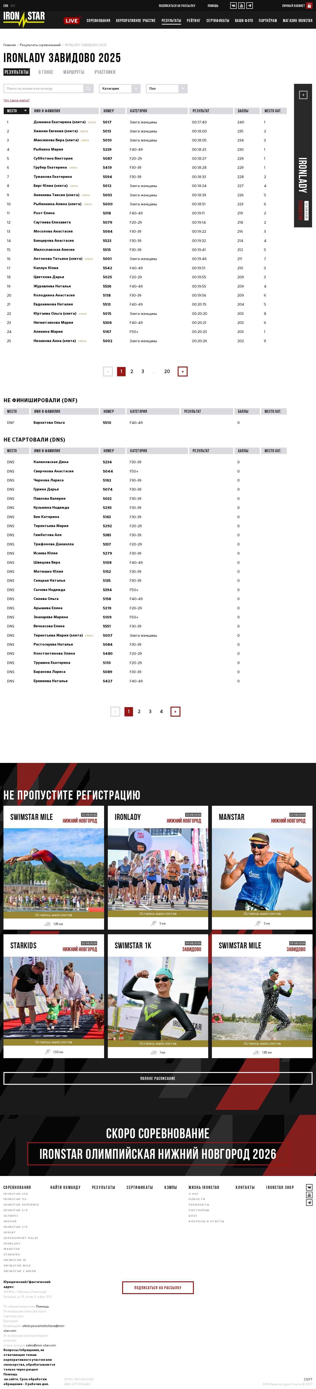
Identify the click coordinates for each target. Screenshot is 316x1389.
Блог (193, 1216)
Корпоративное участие (136, 21)
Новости (197, 1199)
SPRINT (9, 1232)
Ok (187, 1288)
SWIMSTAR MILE (17, 1265)
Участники (104, 72)
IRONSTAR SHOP (280, 1187)
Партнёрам (268, 21)
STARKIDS (11, 1254)
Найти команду (65, 1187)
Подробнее (53, 884)
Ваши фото (244, 21)
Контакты (245, 1187)
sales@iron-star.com (41, 1345)
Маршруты (73, 72)
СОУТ (308, 1379)
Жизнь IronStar (204, 1187)
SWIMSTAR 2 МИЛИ (19, 1271)
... (154, 371)
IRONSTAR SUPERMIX (21, 1205)
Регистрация (53, 865)
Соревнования (98, 21)
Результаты (171, 21)
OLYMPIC (11, 1216)
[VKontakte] (233, 5)
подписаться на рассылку (177, 5)
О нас (194, 1194)
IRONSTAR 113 (15, 1199)
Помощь (213, 5)
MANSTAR (11, 1249)
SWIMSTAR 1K (14, 1260)
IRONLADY (12, 1243)
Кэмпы (170, 1187)
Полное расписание (158, 1078)
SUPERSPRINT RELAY (20, 1238)
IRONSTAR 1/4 (15, 1210)
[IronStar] (24, 20)
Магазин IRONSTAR (298, 21)
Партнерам (199, 1210)
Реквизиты (199, 1205)
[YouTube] (241, 5)
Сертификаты (218, 21)
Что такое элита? (16, 100)
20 (167, 371)
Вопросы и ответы (206, 1221)
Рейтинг (194, 21)
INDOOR (10, 1221)
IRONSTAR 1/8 (15, 1227)
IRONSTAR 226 (15, 1194)
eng (5, 5)
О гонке (46, 72)
